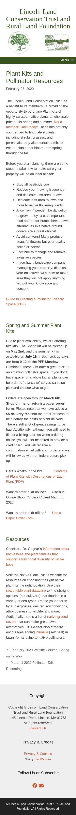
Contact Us (38, 728)
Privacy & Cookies (38, 754)
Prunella (42, 632)
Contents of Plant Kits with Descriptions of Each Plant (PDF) (36, 476)
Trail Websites (42, 759)
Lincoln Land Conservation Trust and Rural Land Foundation (38, 19)
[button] (65, 60)
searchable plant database (26, 590)
